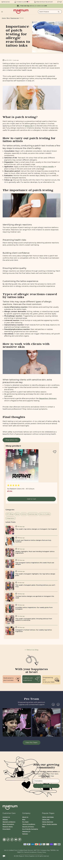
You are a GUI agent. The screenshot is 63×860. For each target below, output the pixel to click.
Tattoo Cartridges (48, 817)
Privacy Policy (41, 852)
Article (23, 514)
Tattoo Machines (47, 822)
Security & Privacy (28, 826)
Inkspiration (10, 518)
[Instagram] (4, 839)
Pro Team (25, 822)
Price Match (6, 829)
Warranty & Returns (9, 822)
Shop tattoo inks (11, 440)
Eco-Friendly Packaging (30, 829)
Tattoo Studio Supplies (49, 824)
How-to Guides (44, 514)
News (17, 514)
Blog (8, 18)
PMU (43, 826)
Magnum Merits (8, 826)
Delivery (5, 819)
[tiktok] (8, 839)
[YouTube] (15, 839)
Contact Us (6, 817)
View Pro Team (31, 742)
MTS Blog (9, 514)
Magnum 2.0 (26, 831)
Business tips (15, 18)
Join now (46, 786)
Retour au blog (32, 650)
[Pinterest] (19, 839)
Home (4, 18)
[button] (2, 12)
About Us (25, 817)
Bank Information (8, 824)
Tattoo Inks (46, 819)
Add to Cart (31, 499)
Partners (25, 834)
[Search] (58, 12)
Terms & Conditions (28, 824)
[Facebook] (12, 839)
